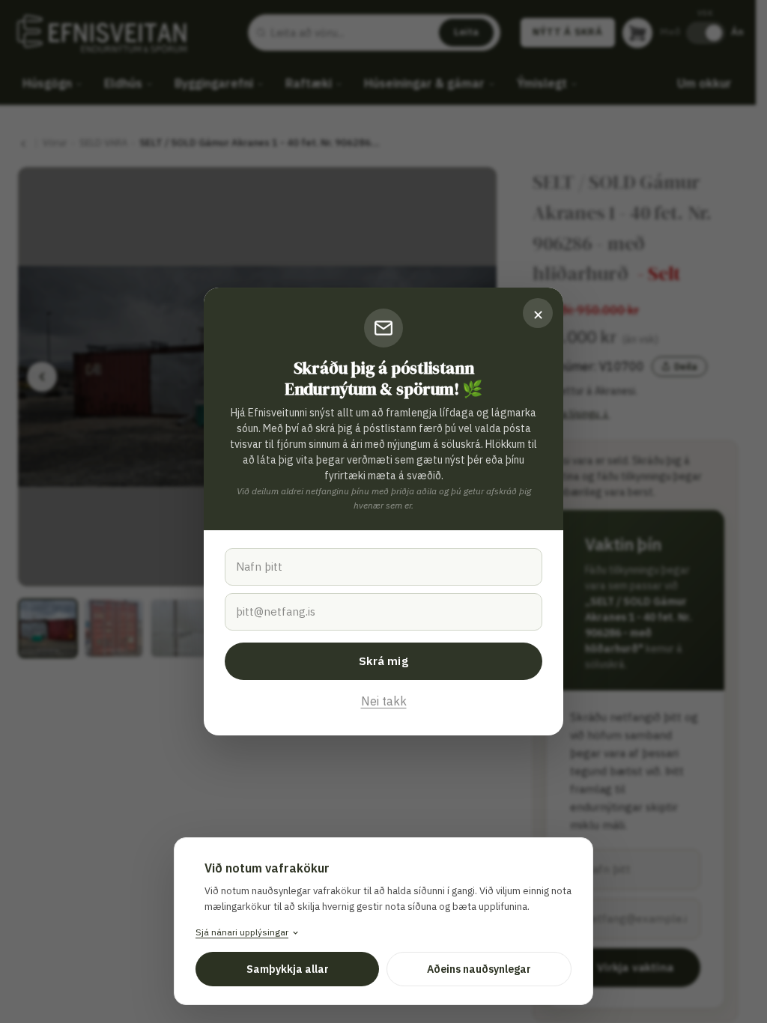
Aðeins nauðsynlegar (479, 969)
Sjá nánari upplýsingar (241, 932)
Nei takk (384, 700)
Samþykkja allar (287, 969)
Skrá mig (383, 661)
